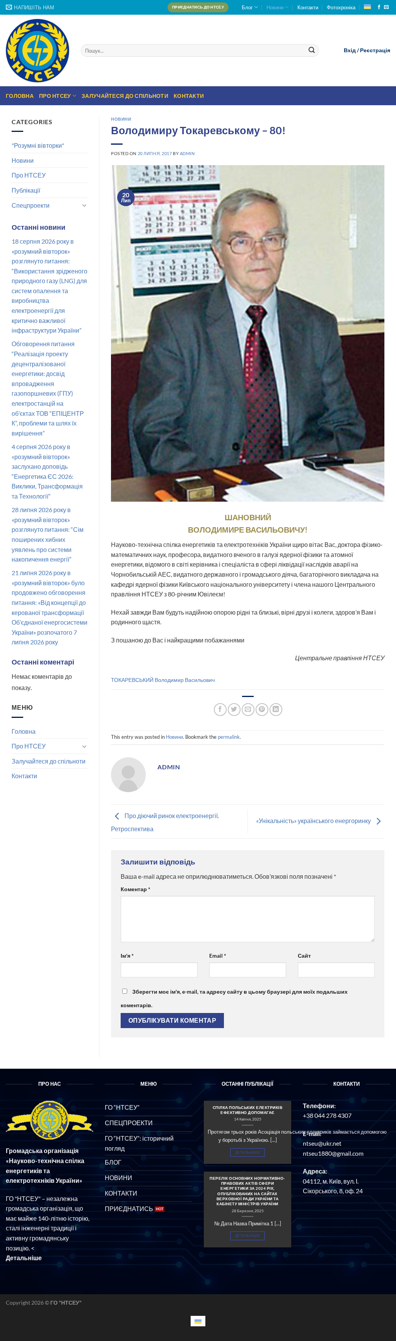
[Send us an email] (386, 7)
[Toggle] (84, 205)
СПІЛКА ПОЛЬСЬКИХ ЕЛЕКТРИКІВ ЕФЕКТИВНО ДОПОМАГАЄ (248, 1110)
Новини (274, 7)
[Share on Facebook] (220, 709)
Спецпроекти (31, 205)
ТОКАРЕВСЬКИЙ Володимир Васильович (163, 679)
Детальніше (247, 1152)
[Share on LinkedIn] (276, 709)
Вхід (350, 50)
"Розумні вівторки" (38, 145)
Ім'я (127, 955)
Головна (20, 95)
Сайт (304, 955)
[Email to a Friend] (248, 709)
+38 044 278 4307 (327, 1115)
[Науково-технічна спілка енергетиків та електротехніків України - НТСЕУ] (37, 50)
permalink (229, 737)
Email (217, 955)
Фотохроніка (341, 7)
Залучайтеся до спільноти (125, 95)
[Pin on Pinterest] (262, 709)
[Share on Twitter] (234, 709)
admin (187, 153)
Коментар (135, 889)
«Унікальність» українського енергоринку (314, 820)
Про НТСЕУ (55, 95)
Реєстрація (375, 50)
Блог (247, 7)
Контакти (307, 7)
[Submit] (312, 50)
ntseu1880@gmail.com (333, 1153)
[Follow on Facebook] (379, 7)
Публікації (26, 190)
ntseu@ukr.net (322, 1143)
